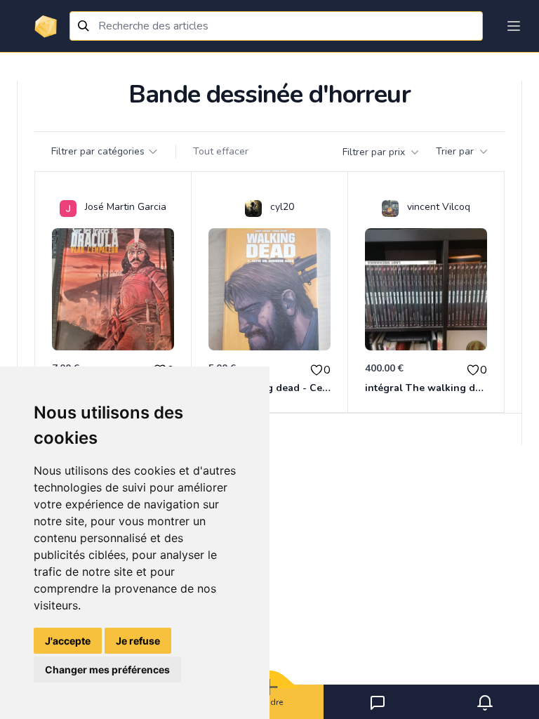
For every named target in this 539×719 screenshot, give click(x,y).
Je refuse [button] (138, 641)
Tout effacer (220, 151)
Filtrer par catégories (98, 151)
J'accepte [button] (68, 641)
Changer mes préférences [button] (107, 669)
